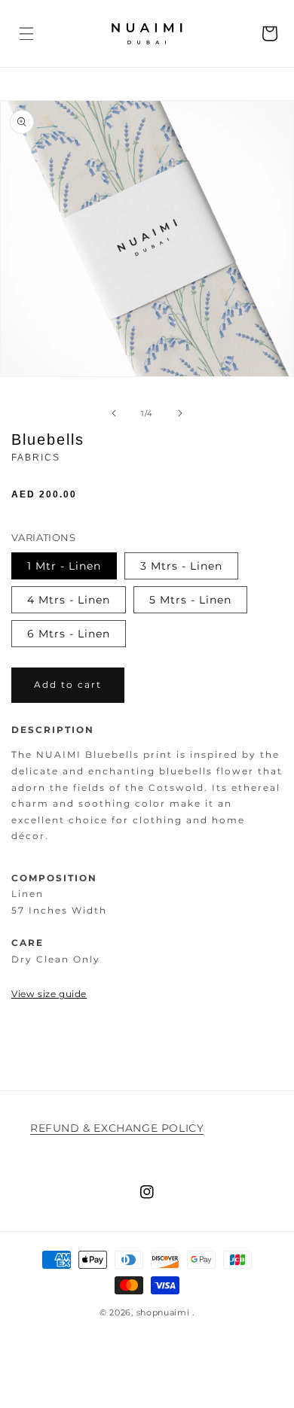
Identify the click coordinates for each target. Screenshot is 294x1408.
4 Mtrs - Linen (68, 600)
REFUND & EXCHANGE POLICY (117, 1128)
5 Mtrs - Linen (190, 600)
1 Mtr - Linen (64, 566)
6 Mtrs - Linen (68, 633)
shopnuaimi (163, 1312)
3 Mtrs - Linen (181, 566)
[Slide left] (113, 413)
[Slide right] (180, 413)
